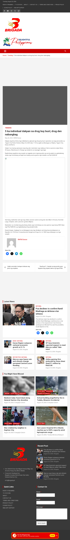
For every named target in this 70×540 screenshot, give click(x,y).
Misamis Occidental (44, 393)
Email (38, 499)
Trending (8, 128)
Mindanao (22, 393)
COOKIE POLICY (8, 7)
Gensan (7, 393)
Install (52, 535)
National (38, 306)
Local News (14, 393)
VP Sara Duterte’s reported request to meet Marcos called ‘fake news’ (56, 346)
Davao (14, 341)
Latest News (9, 301)
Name (38, 492)
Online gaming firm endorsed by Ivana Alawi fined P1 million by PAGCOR (55, 362)
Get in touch (41, 523)
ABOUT (26, 4)
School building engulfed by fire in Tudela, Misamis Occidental (50, 399)
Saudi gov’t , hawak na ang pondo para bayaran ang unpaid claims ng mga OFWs (50, 267)
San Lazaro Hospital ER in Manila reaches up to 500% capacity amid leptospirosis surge (51, 430)
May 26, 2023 (9, 138)
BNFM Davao (17, 138)
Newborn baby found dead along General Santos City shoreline (17, 399)
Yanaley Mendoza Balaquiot (56, 435)
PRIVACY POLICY (59, 4)
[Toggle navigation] (5, 51)
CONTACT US (33, 4)
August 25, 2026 (40, 316)
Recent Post (43, 446)
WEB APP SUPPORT (19, 7)
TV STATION (18, 4)
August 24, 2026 (17, 368)
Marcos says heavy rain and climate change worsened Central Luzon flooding (22, 362)
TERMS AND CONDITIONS (46, 4)
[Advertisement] (35, 73)
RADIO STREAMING (8, 4)
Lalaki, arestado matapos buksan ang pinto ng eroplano (18, 267)
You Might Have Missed (14, 374)
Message (40, 507)
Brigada (48, 316)
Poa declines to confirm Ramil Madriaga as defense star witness (49, 311)
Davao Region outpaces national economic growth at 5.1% (22, 345)
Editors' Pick (17, 357)
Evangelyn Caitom (20, 402)
